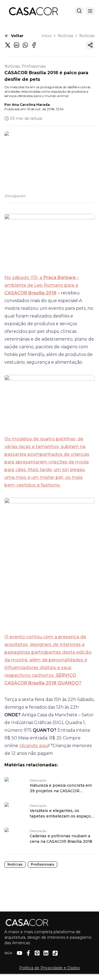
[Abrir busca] (79, 11)
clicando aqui (34, 745)
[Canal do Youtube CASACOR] (19, 953)
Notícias (65, 35)
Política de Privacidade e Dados (49, 967)
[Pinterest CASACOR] (37, 953)
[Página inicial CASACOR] (33, 11)
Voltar (17, 35)
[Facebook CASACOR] (28, 953)
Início (47, 35)
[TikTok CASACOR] (55, 953)
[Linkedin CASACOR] (46, 953)
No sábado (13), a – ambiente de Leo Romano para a (41, 281)
